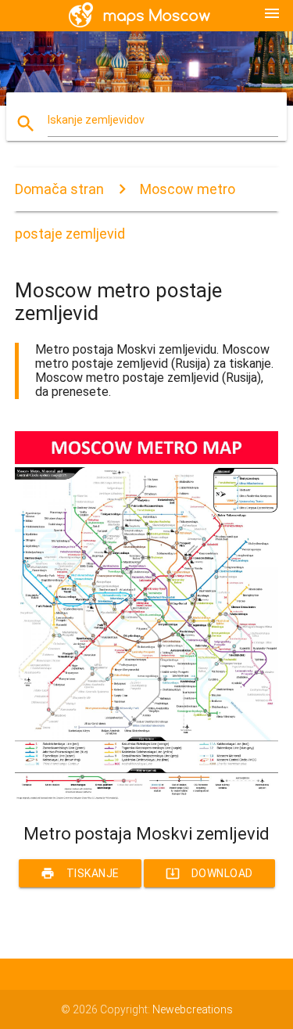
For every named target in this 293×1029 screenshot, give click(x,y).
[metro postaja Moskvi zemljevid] (147, 796)
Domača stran (59, 189)
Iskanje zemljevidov (96, 119)
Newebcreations (192, 1009)
